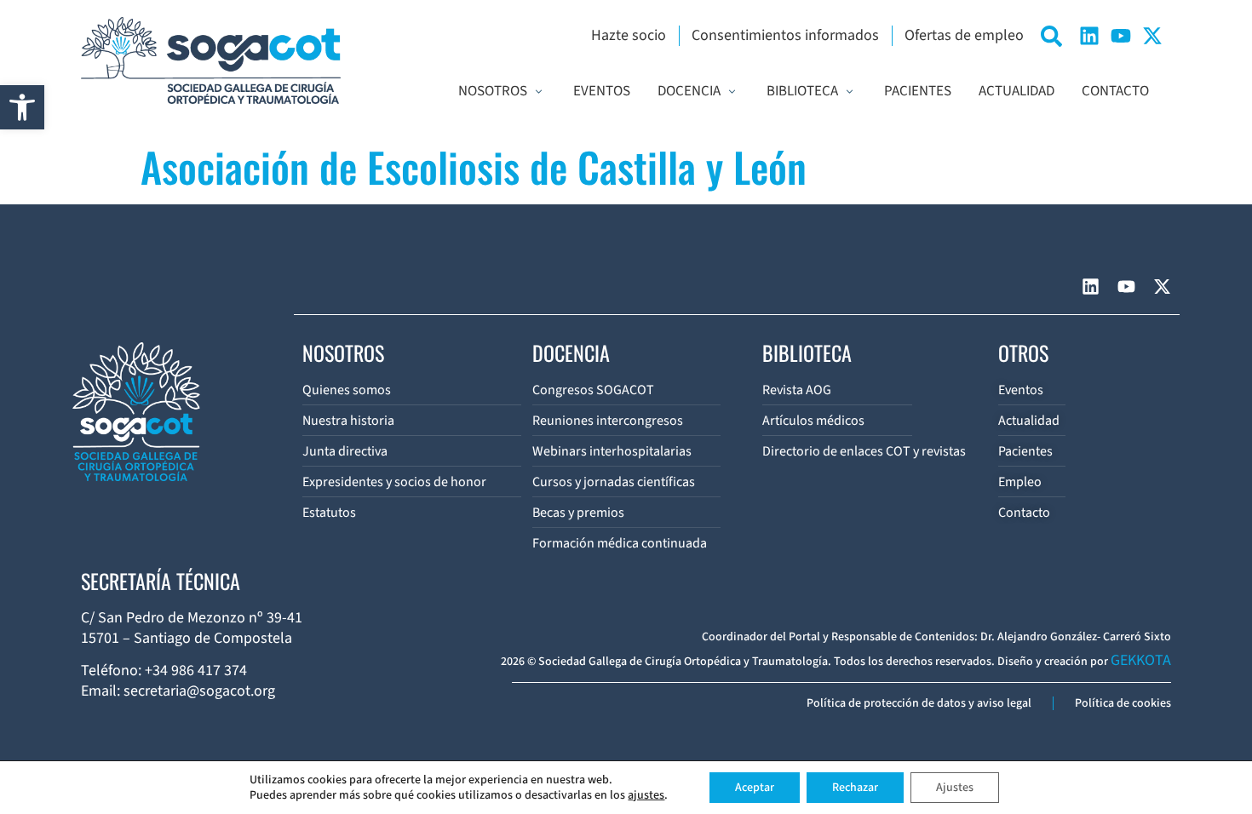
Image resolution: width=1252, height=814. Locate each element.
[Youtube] (1121, 36)
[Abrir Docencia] (732, 92)
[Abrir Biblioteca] (849, 92)
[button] (22, 107)
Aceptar (754, 787)
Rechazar (855, 787)
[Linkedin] (1089, 36)
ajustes (646, 795)
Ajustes (954, 787)
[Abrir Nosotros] (538, 92)
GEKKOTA (1141, 660)
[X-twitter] (1152, 36)
